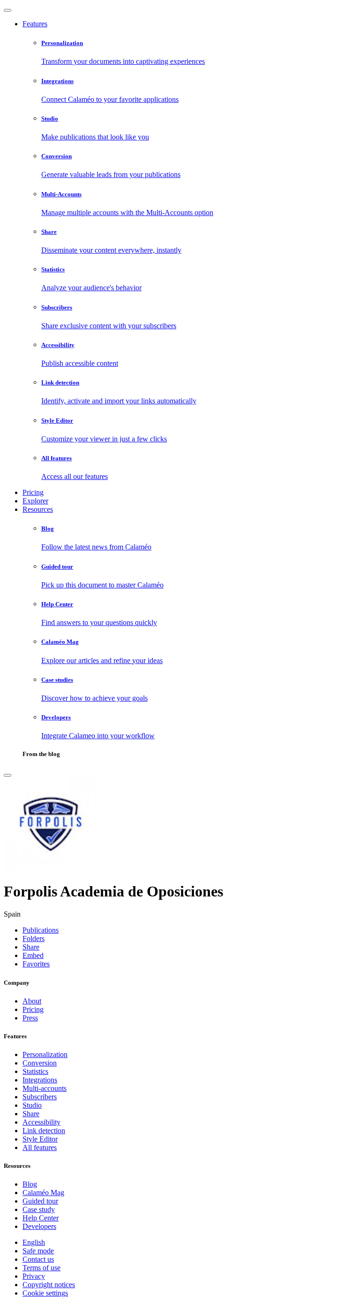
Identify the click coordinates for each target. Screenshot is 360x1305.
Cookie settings (45, 1293)
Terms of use (41, 1268)
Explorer (35, 501)
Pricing (33, 492)
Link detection (43, 1131)
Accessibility (41, 1122)
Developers (39, 1226)
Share (30, 1114)
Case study (38, 1209)
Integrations (39, 1080)
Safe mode (38, 1251)
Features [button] (34, 24)
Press (30, 1018)
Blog (29, 1184)
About (31, 1001)
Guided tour (40, 1201)
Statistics (35, 1071)
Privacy (33, 1276)
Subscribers (39, 1097)
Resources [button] (37, 509)
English (33, 1242)
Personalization (45, 1054)
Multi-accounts (44, 1088)
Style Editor (40, 1139)
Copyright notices (48, 1285)
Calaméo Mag (43, 1193)
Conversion (39, 1063)
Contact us (38, 1259)
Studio (32, 1105)
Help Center (40, 1218)
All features (39, 1147)
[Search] (7, 775)
